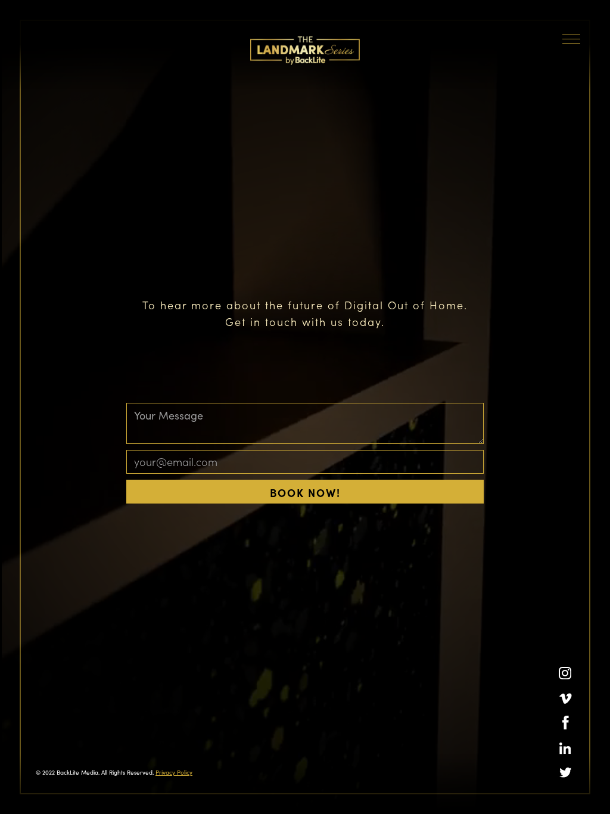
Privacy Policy (173, 772)
